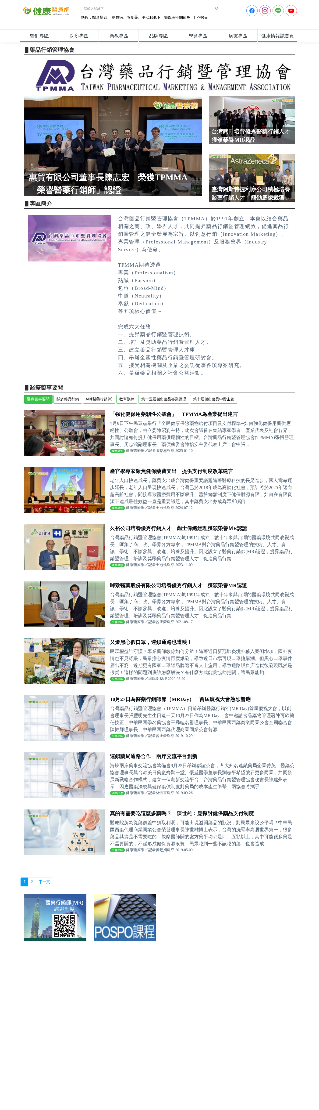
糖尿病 (117, 17)
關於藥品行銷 (68, 399)
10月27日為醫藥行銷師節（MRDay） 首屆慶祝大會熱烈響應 (180, 699)
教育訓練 (126, 399)
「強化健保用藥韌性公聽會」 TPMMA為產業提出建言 (174, 414)
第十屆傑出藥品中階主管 (213, 399)
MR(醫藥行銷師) (99, 399)
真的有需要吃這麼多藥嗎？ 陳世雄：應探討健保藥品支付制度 (182, 813)
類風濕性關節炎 (177, 17)
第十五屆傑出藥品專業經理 (163, 399)
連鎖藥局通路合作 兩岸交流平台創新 (153, 756)
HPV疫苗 (201, 17)
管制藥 (132, 17)
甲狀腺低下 (151, 17)
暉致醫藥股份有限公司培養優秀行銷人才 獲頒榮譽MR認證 (178, 585)
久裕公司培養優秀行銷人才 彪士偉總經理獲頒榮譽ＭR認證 (178, 528)
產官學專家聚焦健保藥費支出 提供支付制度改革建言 (171, 471)
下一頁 (44, 882)
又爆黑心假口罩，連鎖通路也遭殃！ (151, 642)
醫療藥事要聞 (38, 399)
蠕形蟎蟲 (99, 17)
